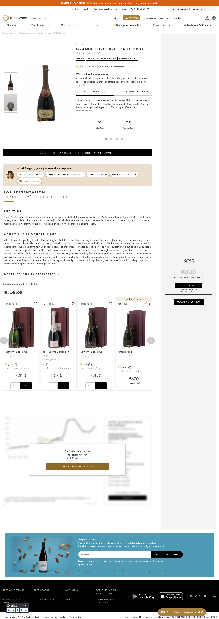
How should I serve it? (98, 174)
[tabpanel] (114, 105)
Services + (93, 25)
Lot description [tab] (95, 91)
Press (68, 599)
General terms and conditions (54, 616)
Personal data (75, 616)
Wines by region (38, 25)
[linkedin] (210, 596)
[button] (43, 92)
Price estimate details (77, 466)
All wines (11, 25)
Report (37, 284)
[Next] (151, 340)
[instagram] (200, 596)
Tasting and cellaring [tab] (132, 91)
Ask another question (31, 181)
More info (80, 85)
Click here (107, 8)
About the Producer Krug (30, 234)
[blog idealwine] (214, 596)
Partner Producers (45, 599)
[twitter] (195, 596)
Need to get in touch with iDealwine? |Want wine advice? (110, 8)
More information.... (84, 110)
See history (188, 285)
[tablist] (114, 92)
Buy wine (13, 32)
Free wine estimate (14, 590)
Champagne (24, 32)
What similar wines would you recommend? (65, 174)
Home (5, 32)
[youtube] (205, 596)
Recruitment (41, 590)
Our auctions (67, 25)
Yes (82, 564)
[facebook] (191, 596)
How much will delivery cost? (124, 174)
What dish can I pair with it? (30, 174)
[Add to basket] (26, 385)
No (90, 564)
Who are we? (73, 590)
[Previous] (4, 340)
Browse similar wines (188, 302)
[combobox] (207, 9)
